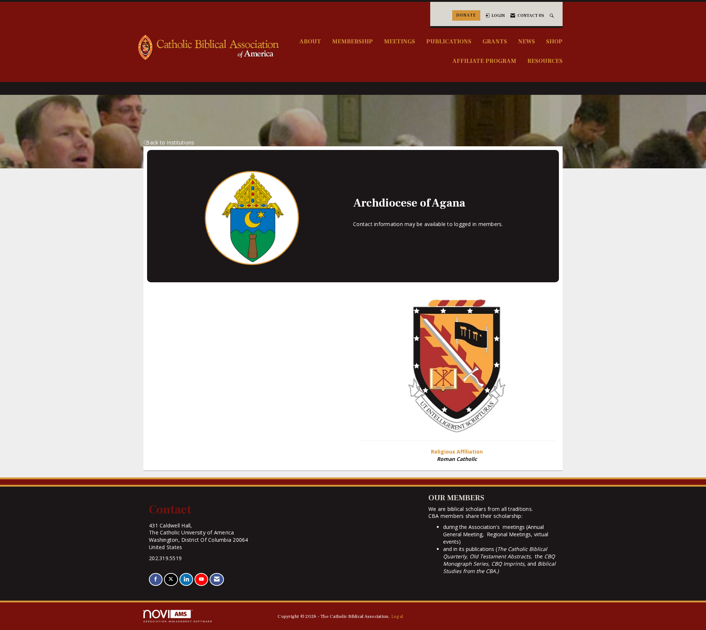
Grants (494, 41)
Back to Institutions (170, 142)
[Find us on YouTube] (201, 579)
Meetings (399, 41)
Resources (545, 61)
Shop (554, 41)
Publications (448, 41)
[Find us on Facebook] (156, 579)
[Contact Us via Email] (217, 579)
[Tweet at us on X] (171, 579)
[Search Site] (552, 15)
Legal (397, 616)
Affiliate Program (484, 61)
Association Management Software (178, 621)
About (310, 41)
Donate (466, 15)
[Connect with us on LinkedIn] (186, 579)
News (526, 41)
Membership (352, 41)
